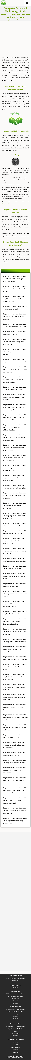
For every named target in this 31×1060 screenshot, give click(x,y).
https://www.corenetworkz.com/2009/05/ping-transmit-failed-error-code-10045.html (15, 593)
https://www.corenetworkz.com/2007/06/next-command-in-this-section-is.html (15, 667)
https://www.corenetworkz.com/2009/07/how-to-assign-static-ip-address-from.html (15, 427)
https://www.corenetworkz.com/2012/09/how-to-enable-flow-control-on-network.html (15, 369)
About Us (15, 1042)
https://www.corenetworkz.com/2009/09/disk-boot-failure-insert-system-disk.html (15, 727)
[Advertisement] (15, 37)
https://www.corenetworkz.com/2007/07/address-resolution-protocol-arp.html (15, 649)
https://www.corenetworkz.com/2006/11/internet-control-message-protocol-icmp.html (15, 278)
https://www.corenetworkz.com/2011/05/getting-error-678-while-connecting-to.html (15, 800)
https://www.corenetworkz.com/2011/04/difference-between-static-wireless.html (15, 770)
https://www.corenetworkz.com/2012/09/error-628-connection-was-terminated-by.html (15, 604)
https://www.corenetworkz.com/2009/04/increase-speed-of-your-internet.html (15, 505)
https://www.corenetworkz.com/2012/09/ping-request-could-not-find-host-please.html (15, 515)
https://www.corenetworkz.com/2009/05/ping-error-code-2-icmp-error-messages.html (15, 745)
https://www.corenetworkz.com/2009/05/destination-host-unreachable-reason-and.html (15, 457)
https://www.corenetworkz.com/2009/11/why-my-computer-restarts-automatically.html (15, 407)
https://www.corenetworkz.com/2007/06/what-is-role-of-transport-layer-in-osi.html (15, 631)
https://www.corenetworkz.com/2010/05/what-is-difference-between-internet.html (15, 780)
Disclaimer (15, 1049)
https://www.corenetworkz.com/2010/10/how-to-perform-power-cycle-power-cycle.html (15, 468)
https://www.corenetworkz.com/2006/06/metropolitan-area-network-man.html (15, 397)
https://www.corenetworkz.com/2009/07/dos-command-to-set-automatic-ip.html (15, 576)
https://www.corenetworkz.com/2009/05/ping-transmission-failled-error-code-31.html (15, 810)
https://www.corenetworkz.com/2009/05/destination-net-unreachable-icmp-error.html (15, 677)
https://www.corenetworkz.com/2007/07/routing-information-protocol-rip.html (15, 352)
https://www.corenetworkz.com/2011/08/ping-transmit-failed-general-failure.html (15, 707)
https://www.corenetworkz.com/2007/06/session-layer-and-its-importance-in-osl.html (15, 621)
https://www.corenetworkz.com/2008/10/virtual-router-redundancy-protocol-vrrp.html (15, 379)
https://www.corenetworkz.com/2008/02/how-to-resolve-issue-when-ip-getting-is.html (15, 551)
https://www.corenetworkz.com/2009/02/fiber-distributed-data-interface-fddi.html (15, 289)
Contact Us (15, 1052)
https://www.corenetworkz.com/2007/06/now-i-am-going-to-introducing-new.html (15, 717)
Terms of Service (15, 1047)
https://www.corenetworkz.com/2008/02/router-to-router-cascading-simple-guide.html (15, 417)
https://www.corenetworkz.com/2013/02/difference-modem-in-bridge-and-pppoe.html (15, 299)
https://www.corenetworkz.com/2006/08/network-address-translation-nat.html (15, 316)
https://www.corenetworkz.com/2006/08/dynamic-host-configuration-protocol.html (15, 341)
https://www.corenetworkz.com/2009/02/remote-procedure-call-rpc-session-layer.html (15, 790)
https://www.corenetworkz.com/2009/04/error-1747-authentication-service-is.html (15, 541)
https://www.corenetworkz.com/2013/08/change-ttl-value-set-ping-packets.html (15, 820)
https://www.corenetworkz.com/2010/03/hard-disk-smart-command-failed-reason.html (15, 447)
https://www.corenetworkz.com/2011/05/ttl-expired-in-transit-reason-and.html (15, 687)
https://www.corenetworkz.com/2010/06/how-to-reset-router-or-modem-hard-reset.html (15, 478)
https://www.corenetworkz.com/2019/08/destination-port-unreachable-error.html (15, 697)
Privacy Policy (15, 1044)
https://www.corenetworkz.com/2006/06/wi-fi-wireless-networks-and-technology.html (15, 437)
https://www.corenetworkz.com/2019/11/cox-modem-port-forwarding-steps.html (15, 495)
